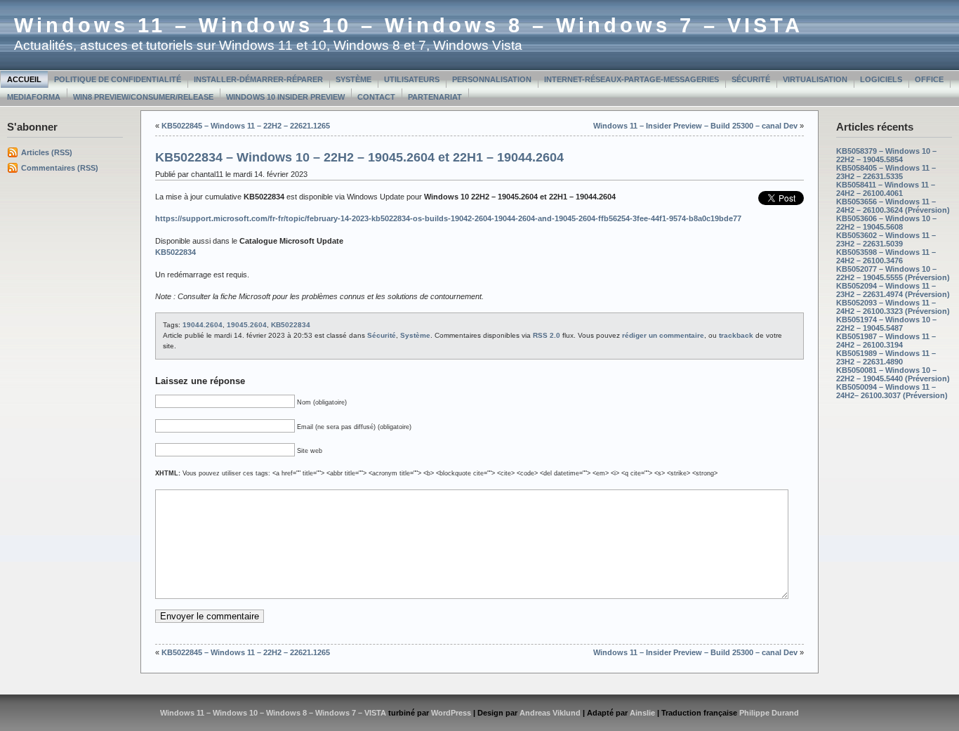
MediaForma (33, 97)
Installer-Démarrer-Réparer (258, 79)
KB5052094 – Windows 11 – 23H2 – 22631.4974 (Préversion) (893, 290)
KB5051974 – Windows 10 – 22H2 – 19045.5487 (886, 323)
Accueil (24, 79)
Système (353, 79)
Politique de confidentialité (117, 79)
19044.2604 (203, 325)
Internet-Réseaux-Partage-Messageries (631, 79)
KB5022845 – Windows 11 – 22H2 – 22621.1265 (245, 125)
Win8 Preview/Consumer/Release (143, 97)
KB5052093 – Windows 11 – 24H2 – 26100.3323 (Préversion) (893, 306)
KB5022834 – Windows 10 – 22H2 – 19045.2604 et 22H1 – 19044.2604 (359, 157)
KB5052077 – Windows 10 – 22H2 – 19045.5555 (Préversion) (893, 273)
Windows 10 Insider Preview (285, 97)
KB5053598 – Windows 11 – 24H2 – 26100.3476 (886, 256)
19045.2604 (247, 325)
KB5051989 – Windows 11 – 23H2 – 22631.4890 (886, 357)
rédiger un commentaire (663, 335)
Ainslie (642, 713)
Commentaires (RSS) (59, 168)
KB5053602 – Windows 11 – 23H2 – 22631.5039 (886, 239)
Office (929, 79)
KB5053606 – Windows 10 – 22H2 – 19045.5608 (886, 222)
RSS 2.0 (546, 335)
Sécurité (751, 79)
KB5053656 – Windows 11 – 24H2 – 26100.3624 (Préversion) (893, 205)
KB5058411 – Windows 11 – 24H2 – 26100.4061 (885, 188)
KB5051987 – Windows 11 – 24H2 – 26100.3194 (886, 340)
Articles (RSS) (46, 152)
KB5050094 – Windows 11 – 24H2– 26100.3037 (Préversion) (892, 391)
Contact (376, 97)
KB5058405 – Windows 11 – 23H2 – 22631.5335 (886, 172)
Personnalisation (491, 79)
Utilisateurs (411, 79)
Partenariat (435, 97)
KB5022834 (290, 325)
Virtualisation (815, 79)
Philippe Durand (769, 713)
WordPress (451, 713)
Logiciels (881, 79)
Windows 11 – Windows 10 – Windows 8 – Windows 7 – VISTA (408, 25)
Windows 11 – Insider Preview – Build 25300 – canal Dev (695, 125)
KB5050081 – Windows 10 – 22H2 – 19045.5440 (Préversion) (893, 374)
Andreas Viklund (550, 713)
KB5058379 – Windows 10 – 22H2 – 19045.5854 (886, 155)
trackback (736, 335)
